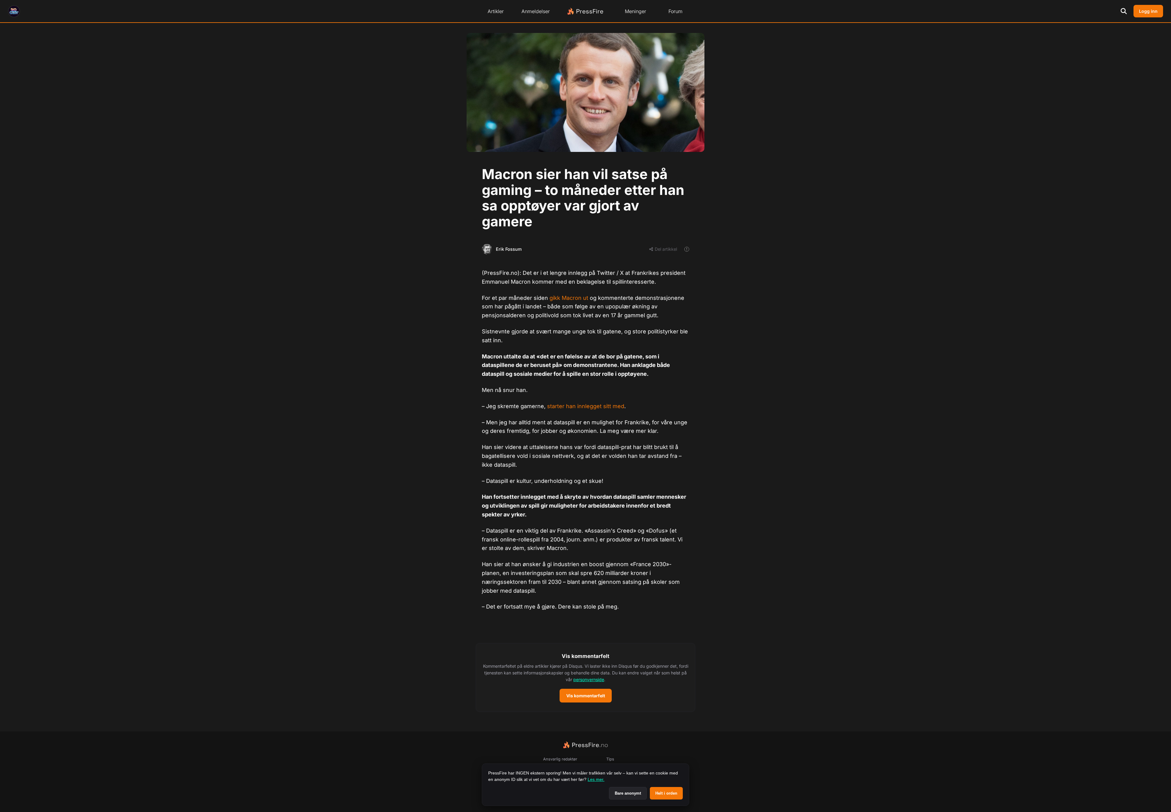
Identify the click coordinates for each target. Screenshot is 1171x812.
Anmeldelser (535, 11)
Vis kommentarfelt (585, 695)
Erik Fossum (509, 249)
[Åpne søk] (1124, 11)
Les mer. (596, 779)
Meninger (635, 11)
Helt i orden (666, 793)
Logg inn (1148, 11)
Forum (675, 11)
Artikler (496, 11)
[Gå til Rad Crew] (14, 11)
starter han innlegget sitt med (585, 406)
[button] (585, 677)
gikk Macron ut (569, 298)
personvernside (588, 679)
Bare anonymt (628, 793)
